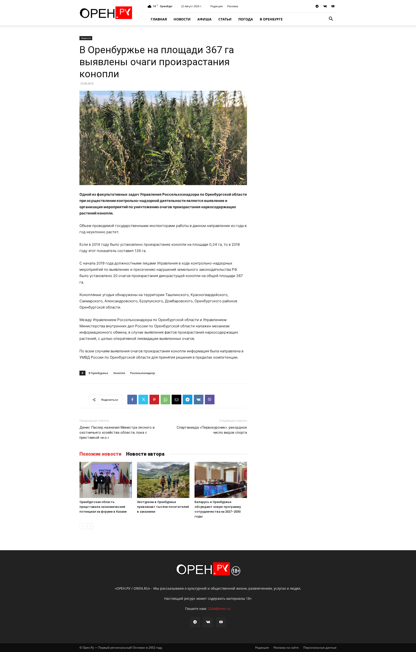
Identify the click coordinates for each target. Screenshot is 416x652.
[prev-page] (82, 526)
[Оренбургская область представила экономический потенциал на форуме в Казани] (105, 480)
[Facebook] (132, 399)
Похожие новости (100, 454)
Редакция (216, 6)
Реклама (232, 6)
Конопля (119, 373)
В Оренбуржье (98, 373)
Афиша (204, 19)
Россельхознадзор (142, 373)
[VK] (198, 399)
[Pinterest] (154, 399)
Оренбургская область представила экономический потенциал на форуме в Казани (103, 506)
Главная (159, 19)
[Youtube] (333, 6)
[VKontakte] (325, 6)
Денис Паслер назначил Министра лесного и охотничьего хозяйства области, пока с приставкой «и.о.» (117, 432)
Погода (245, 19)
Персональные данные (320, 648)
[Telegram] (317, 6)
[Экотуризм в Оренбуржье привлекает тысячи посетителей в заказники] (163, 480)
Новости (182, 19)
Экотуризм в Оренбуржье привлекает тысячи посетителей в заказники (163, 506)
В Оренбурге (271, 19)
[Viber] (209, 399)
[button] (331, 19)
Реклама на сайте (286, 648)
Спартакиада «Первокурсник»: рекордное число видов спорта (212, 430)
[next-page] (90, 526)
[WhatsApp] (165, 399)
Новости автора (145, 454)
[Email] (176, 399)
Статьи (225, 19)
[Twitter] (143, 399)
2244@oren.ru (219, 608)
